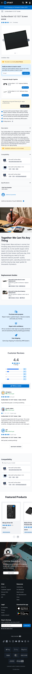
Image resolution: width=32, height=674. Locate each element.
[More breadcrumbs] (2, 11)
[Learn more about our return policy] (12, 121)
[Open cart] (26, 2)
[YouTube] (16, 641)
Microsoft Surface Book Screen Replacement (16, 280)
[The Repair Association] (28, 641)
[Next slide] (17, 536)
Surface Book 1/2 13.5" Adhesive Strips (18, 91)
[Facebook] (7, 641)
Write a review (17, 386)
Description (4, 128)
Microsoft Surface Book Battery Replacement (16, 291)
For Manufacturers (21, 594)
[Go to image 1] (15, 53)
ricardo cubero (9, 408)
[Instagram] (13, 641)
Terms (2, 612)
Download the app (22, 604)
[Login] (30, 2)
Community (20, 587)
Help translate (14, 636)
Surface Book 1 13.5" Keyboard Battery (18, 83)
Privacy (3, 610)
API (2, 597)
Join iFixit (25, 106)
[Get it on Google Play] (23, 613)
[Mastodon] (19, 641)
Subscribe (27, 625)
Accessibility (4, 607)
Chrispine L (9, 392)
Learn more (11, 573)
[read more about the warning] (23, 201)
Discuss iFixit (4, 592)
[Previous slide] (14, 536)
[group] (4, 40)
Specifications (5, 183)
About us (3, 587)
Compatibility (5, 154)
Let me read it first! (8, 628)
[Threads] (25, 641)
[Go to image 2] (17, 53)
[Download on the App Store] (23, 608)
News (18, 599)
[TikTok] (4, 641)
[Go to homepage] (9, 2)
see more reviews (16, 446)
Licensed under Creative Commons (16, 666)
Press (18, 597)
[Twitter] (10, 641)
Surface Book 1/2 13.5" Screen (13, 11)
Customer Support (6, 589)
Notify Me (26, 73)
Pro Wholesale (20, 589)
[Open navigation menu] (1, 2)
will (6, 430)
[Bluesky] (22, 641)
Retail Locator (20, 592)
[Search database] (23, 2)
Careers (3, 594)
